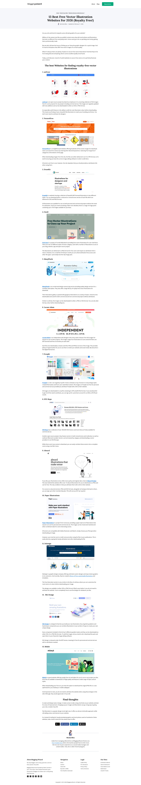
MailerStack (103, 768)
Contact (62, 764)
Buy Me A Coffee (64, 768)
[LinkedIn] (33, 776)
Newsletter (107, 4)
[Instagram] (36, 776)
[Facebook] (28, 776)
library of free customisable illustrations (81, 576)
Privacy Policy (84, 766)
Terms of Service (85, 768)
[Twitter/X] (30, 776)
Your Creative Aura (57, 743)
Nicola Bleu (64, 24)
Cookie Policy (84, 762)
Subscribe (62, 766)
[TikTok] (39, 776)
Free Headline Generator (66, 770)
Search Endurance (105, 764)
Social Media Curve (105, 766)
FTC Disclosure (84, 764)
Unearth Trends (104, 770)
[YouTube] (41, 776)
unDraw (44, 102)
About (93, 4)
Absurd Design (91, 481)
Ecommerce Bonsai (105, 762)
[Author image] (58, 24)
